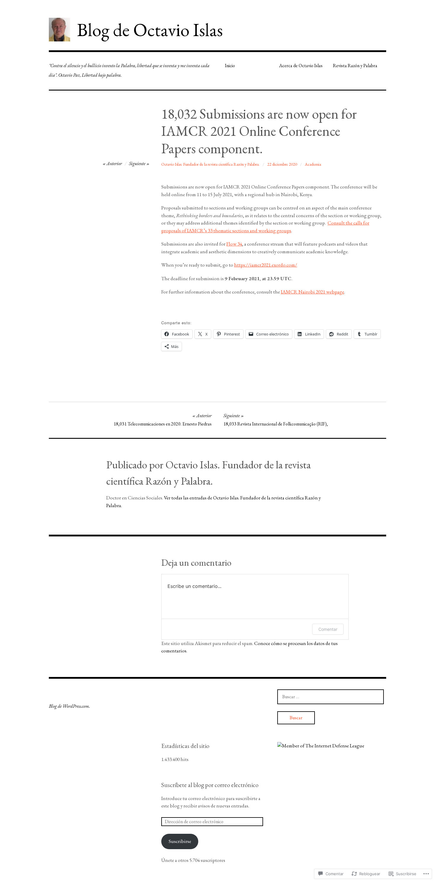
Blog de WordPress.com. (69, 706)
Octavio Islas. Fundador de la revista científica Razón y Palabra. (210, 164)
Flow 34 (234, 244)
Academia (313, 164)
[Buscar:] (330, 696)
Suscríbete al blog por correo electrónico (209, 785)
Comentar (327, 629)
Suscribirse (180, 841)
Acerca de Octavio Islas (301, 65)
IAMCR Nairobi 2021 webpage (312, 291)
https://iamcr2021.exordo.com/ (265, 265)
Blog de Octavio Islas (150, 29)
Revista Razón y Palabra (355, 65)
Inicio (230, 65)
